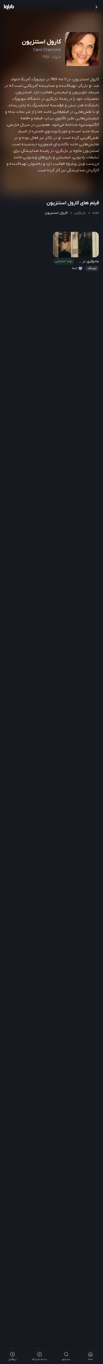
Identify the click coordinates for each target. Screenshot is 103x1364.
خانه (95, 213)
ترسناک (92, 268)
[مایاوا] (9, 7)
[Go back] (96, 7)
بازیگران (80, 213)
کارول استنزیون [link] (56, 213)
